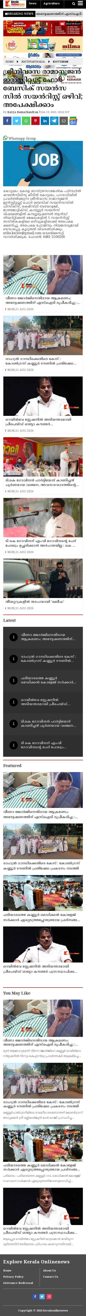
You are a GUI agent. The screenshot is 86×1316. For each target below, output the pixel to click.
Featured (12, 766)
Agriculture (51, 3)
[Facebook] (35, 1297)
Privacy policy (13, 1277)
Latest (9, 620)
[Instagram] (50, 1297)
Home (10, 62)
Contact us (50, 1277)
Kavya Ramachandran (22, 112)
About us (49, 1270)
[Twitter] (42, 1297)
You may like (16, 993)
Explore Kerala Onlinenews (36, 1262)
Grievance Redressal (18, 1283)
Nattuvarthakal (33, 62)
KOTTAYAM (60, 62)
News (33, 3)
